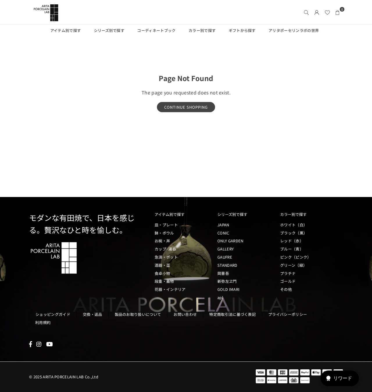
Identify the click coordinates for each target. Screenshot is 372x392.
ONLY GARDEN (230, 241)
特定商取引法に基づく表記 (232, 314)
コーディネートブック (156, 30)
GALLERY (225, 249)
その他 (286, 289)
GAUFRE (224, 257)
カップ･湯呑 (165, 249)
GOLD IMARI (228, 289)
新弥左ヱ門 (227, 281)
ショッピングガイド (52, 314)
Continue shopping (186, 107)
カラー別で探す (202, 30)
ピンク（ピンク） (295, 257)
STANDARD (227, 265)
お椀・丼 (162, 241)
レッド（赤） (291, 241)
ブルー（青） (291, 249)
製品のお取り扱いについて (138, 314)
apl (220, 297)
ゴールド (288, 281)
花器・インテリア (170, 289)
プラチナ (288, 273)
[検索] (306, 12)
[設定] (317, 12)
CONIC (223, 233)
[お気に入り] (327, 12)
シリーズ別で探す (109, 30)
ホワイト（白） (293, 225)
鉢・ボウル (164, 233)
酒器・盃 (162, 265)
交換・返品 (92, 314)
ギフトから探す (242, 30)
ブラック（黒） (293, 233)
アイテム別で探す (65, 30)
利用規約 (43, 322)
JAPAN (223, 225)
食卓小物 (162, 273)
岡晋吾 (223, 273)
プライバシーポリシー (287, 314)
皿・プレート (166, 225)
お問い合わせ (185, 314)
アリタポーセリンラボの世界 (294, 30)
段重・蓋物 (164, 281)
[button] (337, 12)
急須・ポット (166, 257)
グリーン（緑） (293, 265)
